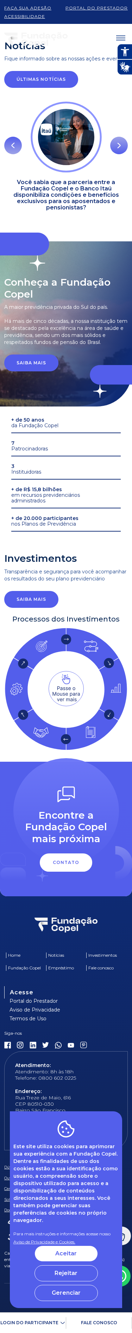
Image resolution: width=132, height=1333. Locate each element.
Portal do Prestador (34, 1001)
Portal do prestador (96, 8)
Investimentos (102, 955)
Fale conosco (99, 1322)
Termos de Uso (28, 1018)
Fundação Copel (24, 967)
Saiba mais (31, 362)
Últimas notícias (41, 79)
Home (14, 955)
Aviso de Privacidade (35, 1010)
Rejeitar (66, 1273)
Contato (66, 862)
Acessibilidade (24, 16)
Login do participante (29, 1322)
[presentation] (13, 145)
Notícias (56, 955)
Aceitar (66, 1253)
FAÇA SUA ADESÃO (27, 8)
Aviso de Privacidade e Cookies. (44, 1241)
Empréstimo (61, 967)
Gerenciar (66, 1292)
